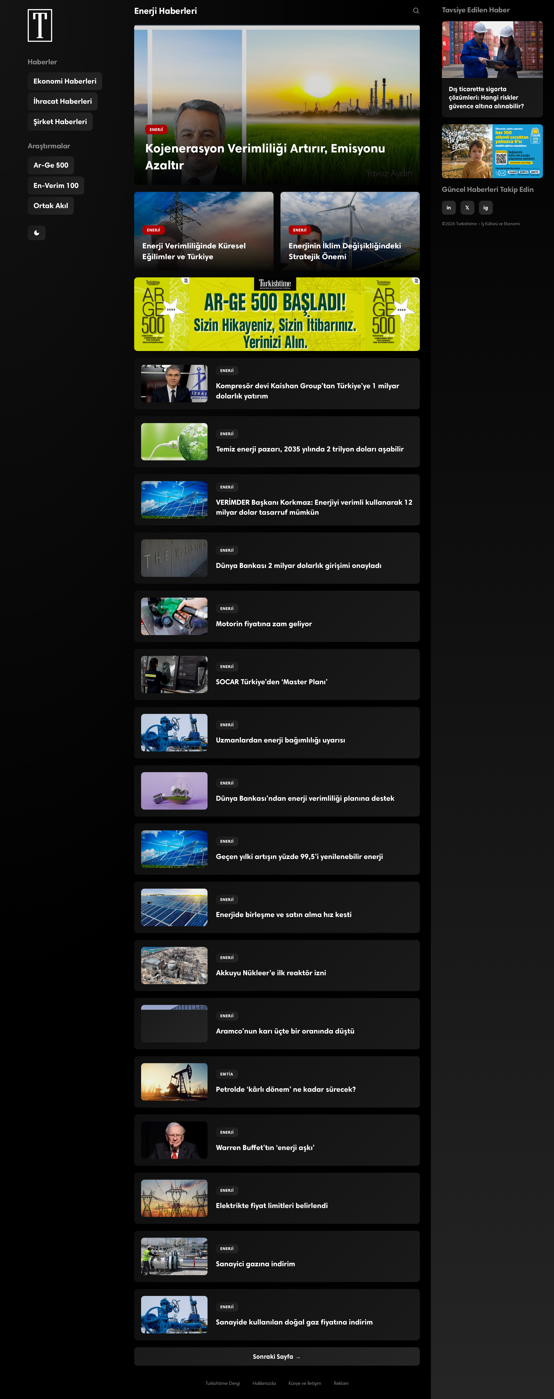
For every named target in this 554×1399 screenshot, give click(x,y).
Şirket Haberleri (60, 121)
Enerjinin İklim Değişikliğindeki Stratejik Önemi (345, 251)
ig (485, 208)
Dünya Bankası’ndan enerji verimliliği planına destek (305, 798)
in (449, 208)
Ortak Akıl (51, 205)
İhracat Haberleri (63, 101)
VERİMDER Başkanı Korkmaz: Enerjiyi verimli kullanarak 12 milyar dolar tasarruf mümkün (314, 507)
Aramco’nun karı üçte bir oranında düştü (285, 1031)
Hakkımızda (264, 1383)
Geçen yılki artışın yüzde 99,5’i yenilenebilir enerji (299, 856)
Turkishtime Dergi (222, 1383)
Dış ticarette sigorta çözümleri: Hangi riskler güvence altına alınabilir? (486, 97)
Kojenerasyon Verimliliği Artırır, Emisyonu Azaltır (265, 157)
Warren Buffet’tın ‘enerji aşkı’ (265, 1147)
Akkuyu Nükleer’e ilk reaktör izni (271, 973)
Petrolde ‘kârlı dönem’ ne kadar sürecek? (286, 1089)
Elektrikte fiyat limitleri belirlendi (272, 1205)
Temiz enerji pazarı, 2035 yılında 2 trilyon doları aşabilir (310, 449)
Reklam (341, 1383)
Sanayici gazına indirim (255, 1264)
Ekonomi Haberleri (65, 81)
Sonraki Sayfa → (277, 1356)
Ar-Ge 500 (51, 165)
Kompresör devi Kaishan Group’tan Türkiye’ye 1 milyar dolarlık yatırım (307, 391)
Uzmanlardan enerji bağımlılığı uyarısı (280, 740)
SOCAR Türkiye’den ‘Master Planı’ (272, 682)
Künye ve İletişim (304, 1383)
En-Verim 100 (56, 185)
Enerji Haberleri (165, 11)
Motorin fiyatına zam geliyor (264, 623)
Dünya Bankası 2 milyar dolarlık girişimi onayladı (299, 565)
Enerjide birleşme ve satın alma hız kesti (284, 914)
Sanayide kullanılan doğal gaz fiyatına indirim (294, 1322)
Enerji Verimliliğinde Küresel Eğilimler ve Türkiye (194, 251)
